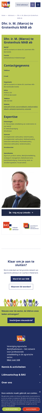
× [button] (40, 392)
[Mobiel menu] (38, 4)
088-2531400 (8, 101)
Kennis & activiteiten (14, 366)
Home (3, 15)
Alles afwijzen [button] (31, 409)
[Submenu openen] (33, 367)
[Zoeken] (32, 4)
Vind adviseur (22, 5)
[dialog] (21, 401)
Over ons (7, 382)
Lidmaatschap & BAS (14, 374)
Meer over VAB (13, 360)
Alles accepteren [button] (12, 409)
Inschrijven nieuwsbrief (21, 320)
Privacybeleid (11, 406)
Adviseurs (11, 15)
